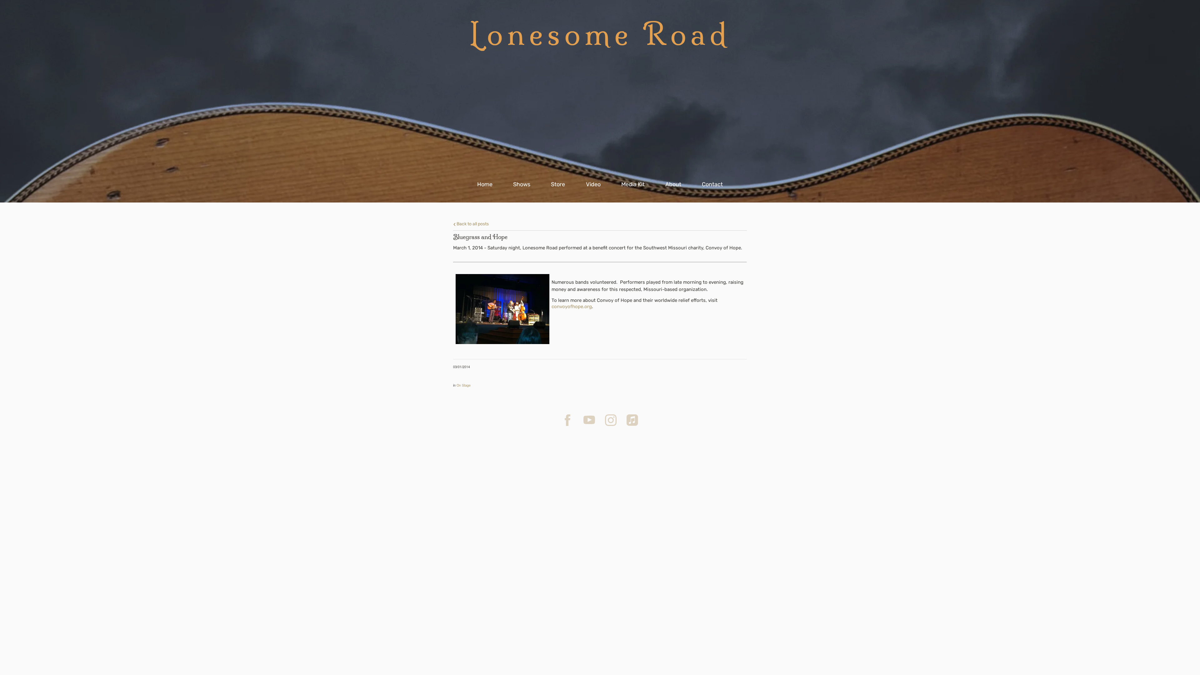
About (673, 184)
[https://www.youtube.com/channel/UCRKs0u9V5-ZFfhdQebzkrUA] (589, 420)
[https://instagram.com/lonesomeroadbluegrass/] (611, 420)
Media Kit (633, 184)
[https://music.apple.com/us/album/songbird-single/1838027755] (632, 420)
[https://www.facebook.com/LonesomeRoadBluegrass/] (567, 420)
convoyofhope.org (572, 306)
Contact (712, 184)
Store (558, 184)
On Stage (464, 385)
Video (593, 184)
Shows (521, 184)
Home (484, 184)
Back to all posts (472, 223)
